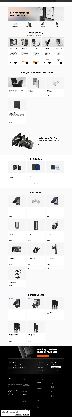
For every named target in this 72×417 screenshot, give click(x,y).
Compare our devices (25, 384)
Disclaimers (52, 397)
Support (38, 400)
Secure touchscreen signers (26, 385)
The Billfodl (49, 90)
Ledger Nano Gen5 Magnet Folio (14, 208)
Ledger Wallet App (24, 391)
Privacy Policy (52, 395)
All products (24, 390)
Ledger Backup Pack (31, 334)
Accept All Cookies (25, 414)
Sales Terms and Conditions (54, 394)
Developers (38, 407)
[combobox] (36, 268)
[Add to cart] (15, 63)
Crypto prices (24, 409)
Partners (38, 408)
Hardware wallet (24, 386)
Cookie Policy (52, 396)
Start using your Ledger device (40, 392)
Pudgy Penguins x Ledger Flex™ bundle (54, 174)
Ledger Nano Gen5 (24, 379)
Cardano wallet (24, 399)
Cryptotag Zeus (30, 90)
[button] (64, 1)
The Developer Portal (39, 388)
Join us (51, 379)
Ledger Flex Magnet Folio (51, 208)
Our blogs (52, 388)
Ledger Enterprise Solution (40, 379)
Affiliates (38, 405)
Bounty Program (39, 401)
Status (37, 406)
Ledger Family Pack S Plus (13, 334)
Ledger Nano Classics (25, 383)
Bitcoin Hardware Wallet (39, 396)
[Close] (28, 410)
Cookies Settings (18, 414)
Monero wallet (24, 401)
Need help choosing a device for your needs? (47, 350)
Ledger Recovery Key (12, 112)
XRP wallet (23, 400)
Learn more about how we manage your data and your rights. (51, 370)
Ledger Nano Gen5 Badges (32, 208)
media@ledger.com (16, 365)
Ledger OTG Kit (11, 281)
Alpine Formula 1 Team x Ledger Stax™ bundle (36, 174)
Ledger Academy (53, 386)
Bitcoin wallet (24, 395)
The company (52, 387)
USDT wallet (24, 402)
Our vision (52, 385)
